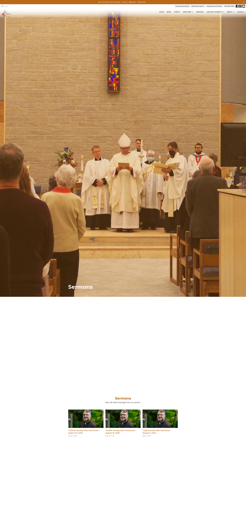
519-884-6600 (229, 6)
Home (161, 12)
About (229, 12)
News (169, 12)
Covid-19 (240, 12)
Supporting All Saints (214, 6)
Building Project (197, 6)
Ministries (187, 12)
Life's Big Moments (214, 12)
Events (177, 12)
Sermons (200, 12)
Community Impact (182, 6)
